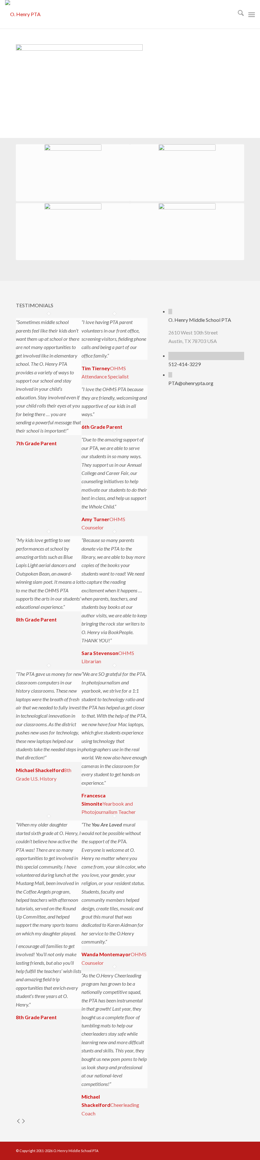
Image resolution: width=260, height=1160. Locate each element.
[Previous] (18, 1122)
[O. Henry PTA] (23, 14)
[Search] (237, 14)
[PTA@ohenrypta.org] (170, 374)
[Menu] (251, 14)
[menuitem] (237, 14)
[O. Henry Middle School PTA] (170, 311)
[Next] (23, 1122)
